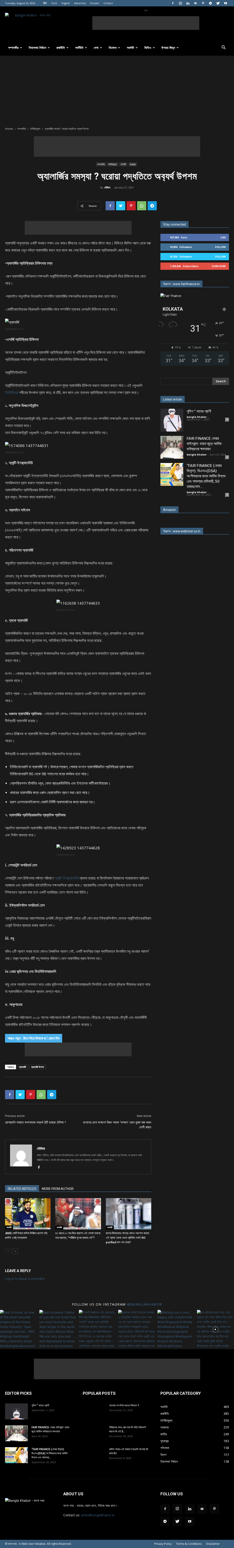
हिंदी (45, 3)
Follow (220, 247)
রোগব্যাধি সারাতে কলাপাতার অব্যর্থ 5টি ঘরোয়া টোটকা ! (35, 1122)
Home (9, 129)
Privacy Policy (163, 1544)
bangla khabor (197, 417)
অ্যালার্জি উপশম (37, 1067)
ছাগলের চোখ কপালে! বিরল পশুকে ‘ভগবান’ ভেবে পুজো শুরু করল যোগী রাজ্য (117, 1124)
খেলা (96, 47)
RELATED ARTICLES (22, 1189)
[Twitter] (218, 3)
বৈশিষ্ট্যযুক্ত (35, 129)
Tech (54, 3)
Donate (94, 3)
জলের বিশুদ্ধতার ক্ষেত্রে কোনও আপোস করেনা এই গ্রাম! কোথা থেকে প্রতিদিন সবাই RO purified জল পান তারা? (127, 1237)
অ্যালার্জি (22, 1067)
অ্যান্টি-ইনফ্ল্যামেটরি (66, 878)
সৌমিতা (107, 187)
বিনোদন (113, 47)
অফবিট (130, 47)
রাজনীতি (60, 47)
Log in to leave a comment (25, 1278)
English (65, 3)
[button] (223, 48)
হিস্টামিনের (11, 392)
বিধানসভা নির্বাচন (37, 47)
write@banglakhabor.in (97, 1515)
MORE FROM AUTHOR (58, 1189)
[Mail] (195, 3)
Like (223, 237)
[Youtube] (225, 3)
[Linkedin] (187, 3)
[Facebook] (172, 3)
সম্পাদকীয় (13, 47)
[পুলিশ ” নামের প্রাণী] (171, 420)
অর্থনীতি (79, 47)
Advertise (80, 3)
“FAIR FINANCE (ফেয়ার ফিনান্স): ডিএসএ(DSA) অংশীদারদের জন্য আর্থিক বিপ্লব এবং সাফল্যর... (50, 1453)
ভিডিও (147, 47)
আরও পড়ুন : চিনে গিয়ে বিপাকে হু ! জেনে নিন (33, 1038)
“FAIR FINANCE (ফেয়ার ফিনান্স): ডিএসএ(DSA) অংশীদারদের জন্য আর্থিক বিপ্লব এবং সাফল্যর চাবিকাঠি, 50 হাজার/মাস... (206, 476)
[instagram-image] (18, 1328)
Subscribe (219, 266)
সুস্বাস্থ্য (133, 164)
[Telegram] (210, 3)
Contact (108, 3)
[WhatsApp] (141, 205)
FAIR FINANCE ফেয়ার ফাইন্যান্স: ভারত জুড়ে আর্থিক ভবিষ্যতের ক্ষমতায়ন (204, 443)
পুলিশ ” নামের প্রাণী (199, 411)
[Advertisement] (145, 23)
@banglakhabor (144, 1304)
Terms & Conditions (189, 1544)
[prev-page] (8, 1251)
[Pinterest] (202, 3)
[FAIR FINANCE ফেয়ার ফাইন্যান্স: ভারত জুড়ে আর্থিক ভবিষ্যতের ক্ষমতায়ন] (171, 447)
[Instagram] (180, 3)
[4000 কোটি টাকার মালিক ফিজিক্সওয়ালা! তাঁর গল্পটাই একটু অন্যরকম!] (28, 1213)
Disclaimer (213, 1544)
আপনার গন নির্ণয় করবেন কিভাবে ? (124, 1405)
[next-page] (15, 1251)
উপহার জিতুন (168, 47)
